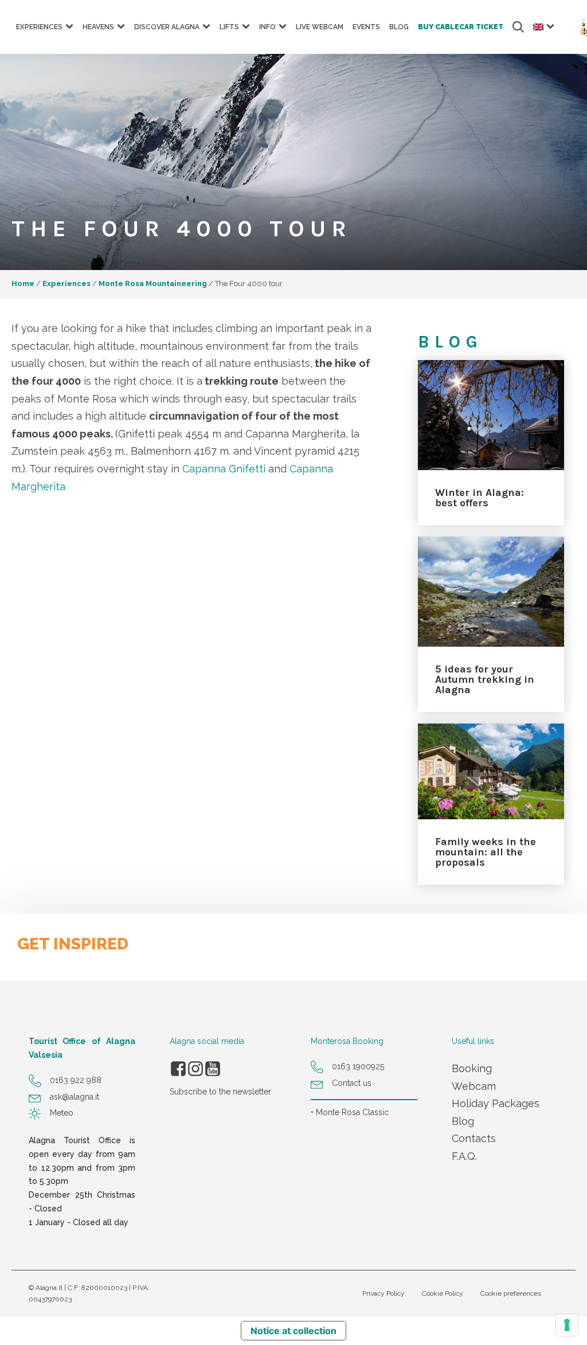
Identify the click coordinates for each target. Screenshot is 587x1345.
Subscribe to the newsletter (220, 1091)
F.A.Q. (464, 1156)
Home (22, 283)
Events (366, 27)
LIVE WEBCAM (319, 27)
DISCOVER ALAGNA (166, 27)
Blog (463, 1121)
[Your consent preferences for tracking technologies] (567, 1325)
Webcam (474, 1086)
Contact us (351, 1083)
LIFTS (229, 27)
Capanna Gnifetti (223, 469)
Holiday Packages (495, 1103)
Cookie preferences (510, 1293)
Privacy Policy (383, 1293)
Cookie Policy (442, 1293)
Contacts (474, 1138)
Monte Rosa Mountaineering (153, 283)
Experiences (66, 283)
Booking (472, 1068)
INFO (267, 27)
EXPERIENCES (39, 27)
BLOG (399, 27)
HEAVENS (98, 27)
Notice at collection (293, 1330)
